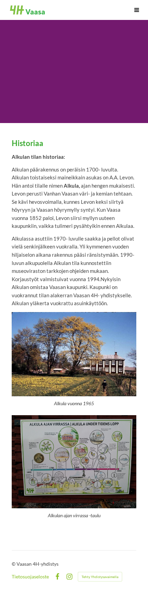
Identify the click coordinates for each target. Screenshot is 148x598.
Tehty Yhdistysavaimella (100, 577)
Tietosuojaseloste (30, 576)
